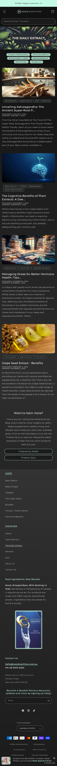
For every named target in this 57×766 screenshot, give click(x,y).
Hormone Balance (41, 268)
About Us (10, 563)
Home (8, 533)
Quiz (7, 557)
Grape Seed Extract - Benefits (22, 363)
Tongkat (9, 492)
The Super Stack (13, 498)
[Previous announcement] (5, 3)
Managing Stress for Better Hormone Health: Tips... (28, 275)
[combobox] (28, 22)
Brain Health (26, 101)
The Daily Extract (13, 545)
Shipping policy (18, 755)
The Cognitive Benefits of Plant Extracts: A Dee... (24, 197)
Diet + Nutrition (42, 101)
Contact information (40, 755)
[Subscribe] (48, 701)
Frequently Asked (28, 451)
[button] (4, 12)
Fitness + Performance (30, 186)
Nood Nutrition (22, 744)
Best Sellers (11, 480)
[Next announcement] (52, 3)
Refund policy (39, 744)
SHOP (8, 473)
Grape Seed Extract (14, 190)
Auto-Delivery (12, 539)
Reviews (9, 551)
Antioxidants (11, 101)
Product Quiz (28, 457)
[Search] (53, 21)
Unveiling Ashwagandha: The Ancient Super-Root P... (23, 108)
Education (25, 268)
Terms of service (39, 750)
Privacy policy (19, 750)
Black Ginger (11, 486)
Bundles (9, 505)
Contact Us (10, 569)
